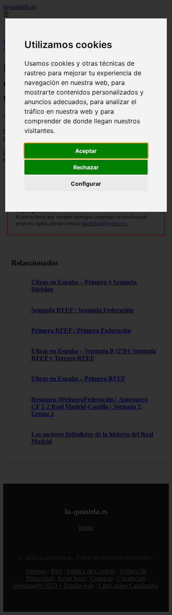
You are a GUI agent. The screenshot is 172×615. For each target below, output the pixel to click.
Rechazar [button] (86, 167)
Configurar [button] (86, 183)
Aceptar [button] (86, 150)
